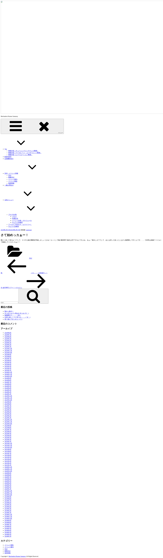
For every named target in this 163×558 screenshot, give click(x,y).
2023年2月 (8, 416)
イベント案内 (12, 179)
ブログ (14, 216)
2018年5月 (8, 528)
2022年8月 (8, 427)
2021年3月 (8, 461)
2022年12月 (8, 420)
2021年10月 (8, 447)
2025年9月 (8, 354)
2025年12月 (8, 348)
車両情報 (11, 183)
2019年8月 (8, 499)
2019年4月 (8, 506)
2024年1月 (8, 394)
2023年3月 (8, 414)
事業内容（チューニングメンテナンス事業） (23, 151)
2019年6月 (8, 503)
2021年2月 (8, 463)
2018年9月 (8, 520)
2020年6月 (8, 479)
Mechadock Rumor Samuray (17, 556)
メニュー (60, 132)
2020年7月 (8, 477)
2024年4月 (8, 388)
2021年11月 (8, 445)
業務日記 (11, 177)
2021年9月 (8, 449)
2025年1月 (8, 370)
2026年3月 (8, 342)
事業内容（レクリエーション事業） (20, 155)
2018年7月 (8, 524)
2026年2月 (8, 344)
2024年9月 (8, 378)
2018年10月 (8, 518)
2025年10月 (8, 352)
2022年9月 (8, 425)
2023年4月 (8, 412)
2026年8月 (8, 333)
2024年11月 (8, 374)
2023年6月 (8, 408)
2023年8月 (8, 404)
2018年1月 (8, 536)
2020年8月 (8, 475)
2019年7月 (8, 501)
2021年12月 (8, 443)
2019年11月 (8, 493)
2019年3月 (8, 508)
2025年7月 (8, 358)
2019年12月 (8, 491)
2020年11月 (8, 469)
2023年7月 (8, 406)
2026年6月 (8, 337)
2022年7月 (8, 429)
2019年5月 (8, 504)
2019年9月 (8, 497)
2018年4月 (8, 530)
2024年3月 (8, 390)
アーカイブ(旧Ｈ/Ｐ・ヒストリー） (20, 224)
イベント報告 (12, 181)
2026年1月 (8, 346)
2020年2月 (8, 487)
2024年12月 (8, 372)
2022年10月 (8, 423)
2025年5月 (8, 362)
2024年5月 (8, 386)
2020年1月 (8, 489)
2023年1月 (8, 418)
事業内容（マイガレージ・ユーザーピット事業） (25, 153)
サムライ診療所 (17, 222)
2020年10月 (8, 471)
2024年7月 (8, 382)
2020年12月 (8, 467)
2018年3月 (8, 532)
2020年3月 (8, 485)
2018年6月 (8, 526)
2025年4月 (8, 364)
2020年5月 (8, 481)
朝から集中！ (9, 311)
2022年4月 (8, 435)
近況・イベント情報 (11, 173)
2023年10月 (8, 400)
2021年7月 (8, 453)
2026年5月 (8, 339)
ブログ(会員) (12, 214)
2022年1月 (8, 441)
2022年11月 (8, 421)
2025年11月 (8, 350)
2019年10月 (8, 495)
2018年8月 (8, 522)
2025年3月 (8, 366)
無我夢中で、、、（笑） (13, 315)
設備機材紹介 (9, 158)
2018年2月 (8, 534)
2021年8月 (8, 451)
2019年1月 (8, 512)
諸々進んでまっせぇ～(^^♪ (13, 319)
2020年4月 (8, 483)
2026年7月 (8, 335)
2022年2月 (8, 439)
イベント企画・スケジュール (22, 220)
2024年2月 (8, 392)
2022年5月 (8, 433)
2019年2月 (8, 510)
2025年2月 (8, 368)
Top (6, 149)
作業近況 (15, 218)
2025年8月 (8, 356)
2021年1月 (8, 465)
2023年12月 (8, 396)
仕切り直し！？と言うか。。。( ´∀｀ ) (17, 317)
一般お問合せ (9, 185)
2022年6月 (8, 431)
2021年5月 (8, 457)
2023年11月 (8, 398)
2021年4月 (8, 459)
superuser (29, 230)
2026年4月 (8, 340)
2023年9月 (8, 402)
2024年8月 (8, 380)
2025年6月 (8, 360)
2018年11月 (8, 516)
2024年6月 (8, 384)
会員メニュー (9, 200)
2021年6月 (8, 455)
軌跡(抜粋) (8, 157)
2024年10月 (8, 376)
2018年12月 (8, 514)
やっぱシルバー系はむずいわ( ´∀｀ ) (17, 313)
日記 (9, 175)
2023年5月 (8, 410)
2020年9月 (8, 473)
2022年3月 (8, 437)
